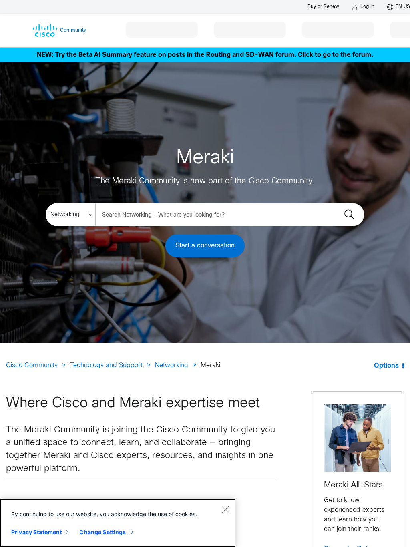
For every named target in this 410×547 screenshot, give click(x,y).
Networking (171, 365)
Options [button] (386, 366)
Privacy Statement (36, 532)
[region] (117, 523)
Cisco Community (32, 365)
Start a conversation (205, 246)
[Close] (225, 509)
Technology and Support (106, 365)
